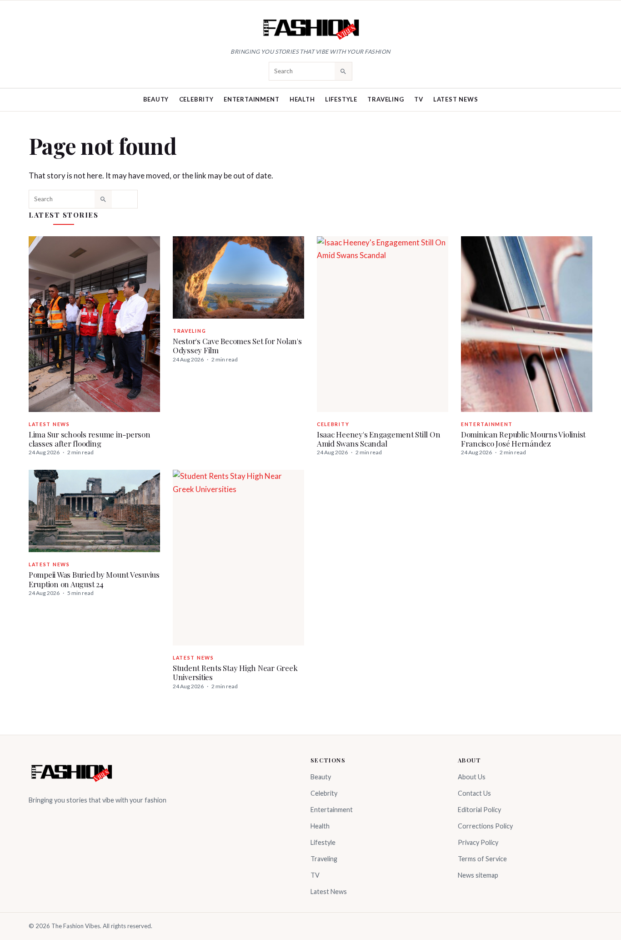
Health (302, 99)
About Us (472, 777)
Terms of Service (482, 859)
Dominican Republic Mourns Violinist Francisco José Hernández (523, 438)
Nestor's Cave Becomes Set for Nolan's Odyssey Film (237, 345)
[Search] (343, 71)
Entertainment (251, 99)
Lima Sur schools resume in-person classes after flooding (89, 438)
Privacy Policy (478, 842)
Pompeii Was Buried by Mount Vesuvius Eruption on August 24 (94, 579)
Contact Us (474, 793)
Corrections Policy (485, 826)
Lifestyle (341, 99)
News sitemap (478, 875)
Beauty (156, 99)
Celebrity (196, 99)
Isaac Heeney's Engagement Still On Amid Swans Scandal (378, 438)
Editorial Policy (479, 809)
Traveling (385, 99)
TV (418, 99)
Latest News (455, 99)
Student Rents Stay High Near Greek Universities (235, 672)
